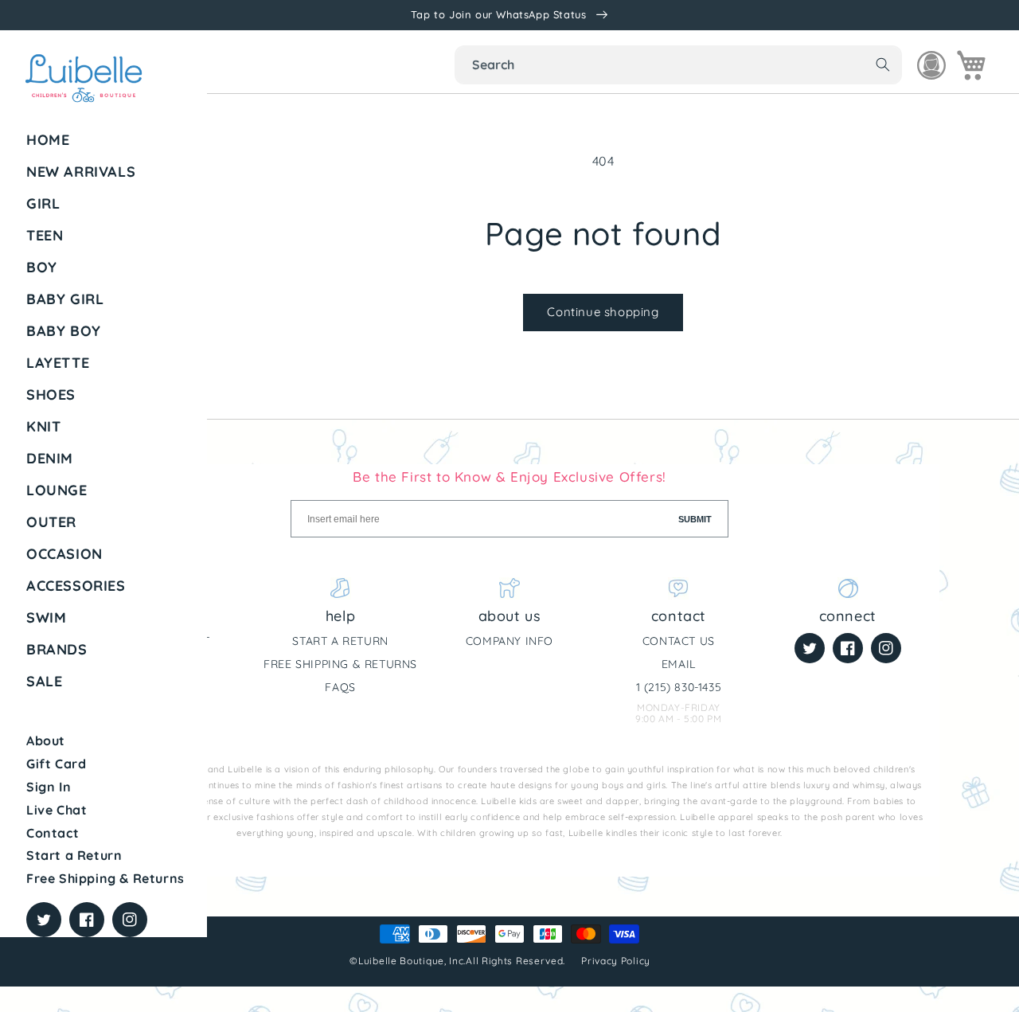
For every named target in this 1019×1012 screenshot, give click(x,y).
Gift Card (56, 764)
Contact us (678, 641)
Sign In (48, 787)
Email (679, 664)
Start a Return (74, 855)
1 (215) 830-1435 (679, 687)
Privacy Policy (617, 961)
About (45, 740)
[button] (110, 204)
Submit (695, 519)
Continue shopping (602, 311)
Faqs (340, 687)
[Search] (882, 64)
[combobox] (678, 65)
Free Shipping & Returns (105, 878)
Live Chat (56, 810)
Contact (52, 833)
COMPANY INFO (509, 641)
